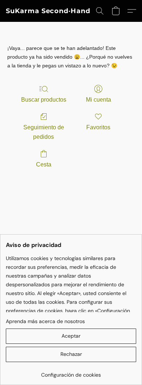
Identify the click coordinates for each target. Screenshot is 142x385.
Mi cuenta (98, 100)
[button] (48, 11)
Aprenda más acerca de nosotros (45, 321)
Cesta (43, 164)
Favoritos (98, 127)
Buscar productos (43, 100)
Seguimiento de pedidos (43, 132)
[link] (71, 372)
